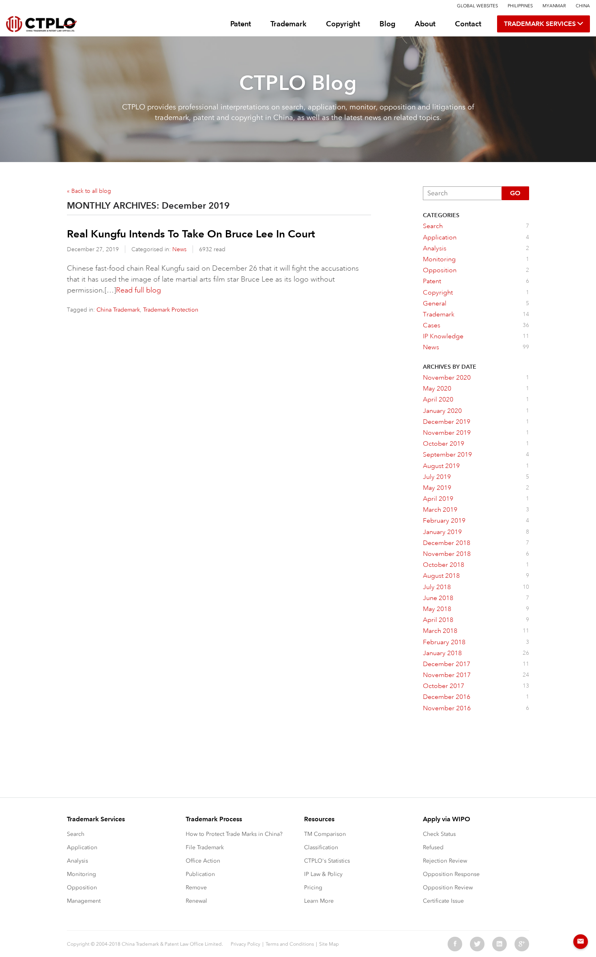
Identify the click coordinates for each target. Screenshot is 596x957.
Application (82, 847)
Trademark (288, 23)
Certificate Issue (443, 900)
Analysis (77, 860)
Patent (240, 23)
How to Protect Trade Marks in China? (234, 834)
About (425, 23)
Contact (468, 23)
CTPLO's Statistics (327, 860)
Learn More (319, 900)
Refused (433, 847)
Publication (200, 874)
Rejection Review (445, 860)
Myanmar (554, 6)
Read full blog (138, 290)
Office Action (203, 860)
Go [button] (515, 193)
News (179, 249)
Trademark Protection (170, 309)
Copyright (343, 23)
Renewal (196, 900)
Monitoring (81, 874)
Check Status (439, 834)
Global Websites (477, 6)
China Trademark (118, 309)
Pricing (313, 887)
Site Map (329, 944)
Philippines (520, 6)
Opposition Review (448, 887)
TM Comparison (325, 834)
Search (75, 834)
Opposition (82, 887)
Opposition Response (451, 874)
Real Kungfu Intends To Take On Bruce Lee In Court (191, 233)
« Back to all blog (89, 190)
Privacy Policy (245, 944)
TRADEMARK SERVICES (540, 24)
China (583, 6)
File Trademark (205, 847)
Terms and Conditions (290, 944)
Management (84, 900)
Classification (321, 847)
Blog (387, 23)
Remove (196, 887)
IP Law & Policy (323, 874)
